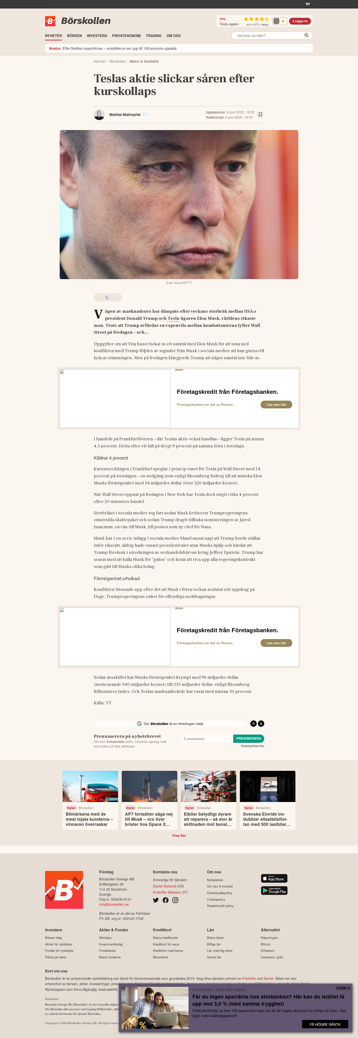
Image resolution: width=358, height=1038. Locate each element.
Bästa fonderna (110, 957)
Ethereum (267, 950)
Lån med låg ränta (219, 950)
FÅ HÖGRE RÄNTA (325, 1024)
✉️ (144, 114)
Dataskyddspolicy (252, 746)
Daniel (268, 978)
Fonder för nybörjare (59, 950)
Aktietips (105, 937)
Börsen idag (53, 937)
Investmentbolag (110, 944)
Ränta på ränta (55, 957)
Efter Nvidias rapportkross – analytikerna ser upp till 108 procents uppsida (113, 48)
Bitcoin (266, 944)
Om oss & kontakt (220, 886)
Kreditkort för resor (166, 944)
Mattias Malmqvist (125, 114)
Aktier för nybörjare (58, 944)
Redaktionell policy (220, 906)
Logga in (300, 21)
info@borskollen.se (114, 904)
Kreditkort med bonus (168, 950)
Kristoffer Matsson (167, 892)
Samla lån (214, 957)
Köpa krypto (269, 937)
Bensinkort (160, 957)
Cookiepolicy (216, 899)
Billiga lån (214, 944)
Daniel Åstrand (164, 885)
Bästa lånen (215, 937)
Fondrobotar (107, 950)
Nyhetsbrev (215, 880)
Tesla (173, 318)
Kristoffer (249, 978)
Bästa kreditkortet (165, 937)
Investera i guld (272, 957)
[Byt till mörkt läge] (280, 21)
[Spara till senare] (260, 115)
